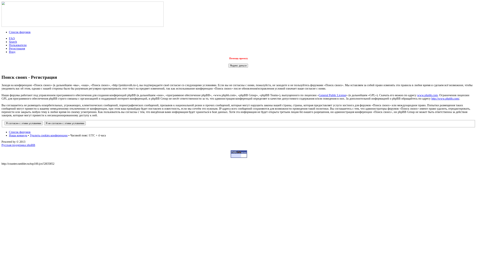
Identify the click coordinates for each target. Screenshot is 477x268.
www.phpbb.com (427, 95)
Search (13, 41)
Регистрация (17, 48)
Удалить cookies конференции (49, 135)
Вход (12, 51)
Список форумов (20, 32)
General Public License (332, 95)
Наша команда (18, 135)
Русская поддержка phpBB (18, 145)
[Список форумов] (82, 25)
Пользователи (18, 45)
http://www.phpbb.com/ (445, 98)
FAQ (12, 38)
